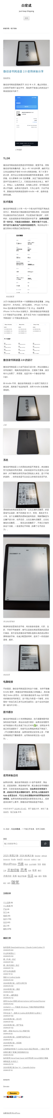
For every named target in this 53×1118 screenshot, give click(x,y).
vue (39, 859)
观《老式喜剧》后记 (11, 965)
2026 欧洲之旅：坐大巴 (12, 1019)
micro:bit (27, 859)
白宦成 (26, 5)
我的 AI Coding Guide (11, 977)
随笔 (33, 808)
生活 (30, 876)
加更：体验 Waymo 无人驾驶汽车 (16, 1031)
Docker (37, 855)
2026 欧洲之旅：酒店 (11, 989)
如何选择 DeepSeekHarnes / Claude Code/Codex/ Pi (24, 947)
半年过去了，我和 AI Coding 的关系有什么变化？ (22, 1013)
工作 (4, 870)
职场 (45, 876)
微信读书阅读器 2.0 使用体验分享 (23, 71)
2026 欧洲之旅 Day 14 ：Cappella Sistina (19, 1067)
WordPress (9, 864)
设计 (4, 883)
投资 (34, 870)
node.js (34, 859)
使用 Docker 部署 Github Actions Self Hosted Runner (24, 1001)
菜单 (26, 18)
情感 (5, 915)
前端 (44, 864)
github (44, 855)
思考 (23, 869)
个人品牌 (6, 902)
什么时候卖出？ (9, 953)
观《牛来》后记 (9, 959)
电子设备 (13, 812)
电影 (35, 876)
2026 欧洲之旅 (27, 855)
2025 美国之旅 (10, 855)
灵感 (15, 875)
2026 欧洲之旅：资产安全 (13, 1025)
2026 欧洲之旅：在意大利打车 (15, 983)
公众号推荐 (32, 864)
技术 (29, 870)
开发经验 (13, 870)
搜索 (5, 839)
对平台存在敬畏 (9, 971)
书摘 (21, 864)
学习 (5, 912)
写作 (39, 864)
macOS (20, 859)
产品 (5, 909)
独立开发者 (22, 876)
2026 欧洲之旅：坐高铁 (12, 1043)
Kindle (13, 859)
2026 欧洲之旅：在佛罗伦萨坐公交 (16, 1037)
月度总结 (7, 875)
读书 (8, 883)
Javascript (6, 859)
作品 (26, 864)
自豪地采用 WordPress (11, 1113)
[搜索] (45, 843)
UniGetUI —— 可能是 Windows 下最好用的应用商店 (23, 1007)
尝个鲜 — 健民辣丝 (10, 995)
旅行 (39, 870)
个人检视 (6, 906)
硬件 (40, 876)
